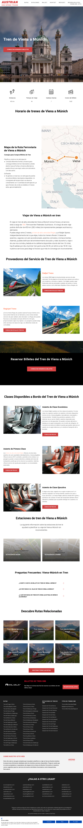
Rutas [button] (26, 2)
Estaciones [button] (35, 2)
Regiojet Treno (9, 811)
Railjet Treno (47, 775)
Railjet (44, 2)
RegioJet (62, 2)
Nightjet (53, 2)
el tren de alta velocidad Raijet (43, 735)
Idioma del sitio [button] (75, 4)
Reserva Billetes (74, 2)
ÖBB (24, 727)
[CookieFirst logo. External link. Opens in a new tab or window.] (1, 818)
